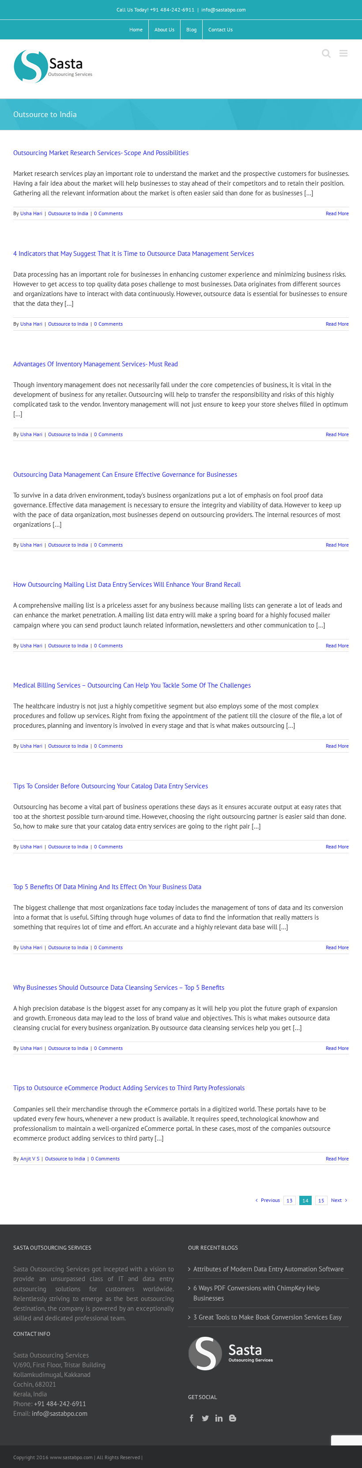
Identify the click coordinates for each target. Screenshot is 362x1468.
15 (321, 1200)
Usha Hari (31, 213)
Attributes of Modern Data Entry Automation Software (268, 1269)
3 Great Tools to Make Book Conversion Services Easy (267, 1317)
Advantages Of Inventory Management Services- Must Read (95, 364)
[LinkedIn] (218, 1418)
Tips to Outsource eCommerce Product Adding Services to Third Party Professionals (129, 1088)
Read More (337, 213)
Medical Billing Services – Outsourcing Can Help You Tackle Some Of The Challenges (132, 685)
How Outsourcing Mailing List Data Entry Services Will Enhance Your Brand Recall (127, 584)
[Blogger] (232, 1418)
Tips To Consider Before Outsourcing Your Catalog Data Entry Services (110, 786)
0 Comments (108, 213)
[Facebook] (191, 1418)
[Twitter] (205, 1418)
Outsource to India (68, 213)
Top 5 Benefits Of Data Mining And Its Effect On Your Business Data (107, 886)
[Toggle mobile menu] (344, 53)
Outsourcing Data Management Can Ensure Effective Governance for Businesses (125, 474)
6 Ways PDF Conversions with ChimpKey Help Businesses (256, 1293)
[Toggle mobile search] (326, 53)
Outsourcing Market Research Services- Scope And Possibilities (101, 152)
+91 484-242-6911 (60, 1404)
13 (290, 1200)
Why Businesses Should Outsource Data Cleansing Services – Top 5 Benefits (118, 987)
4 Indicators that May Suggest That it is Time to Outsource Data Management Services (133, 253)
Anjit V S (29, 1158)
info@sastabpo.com (223, 9)
